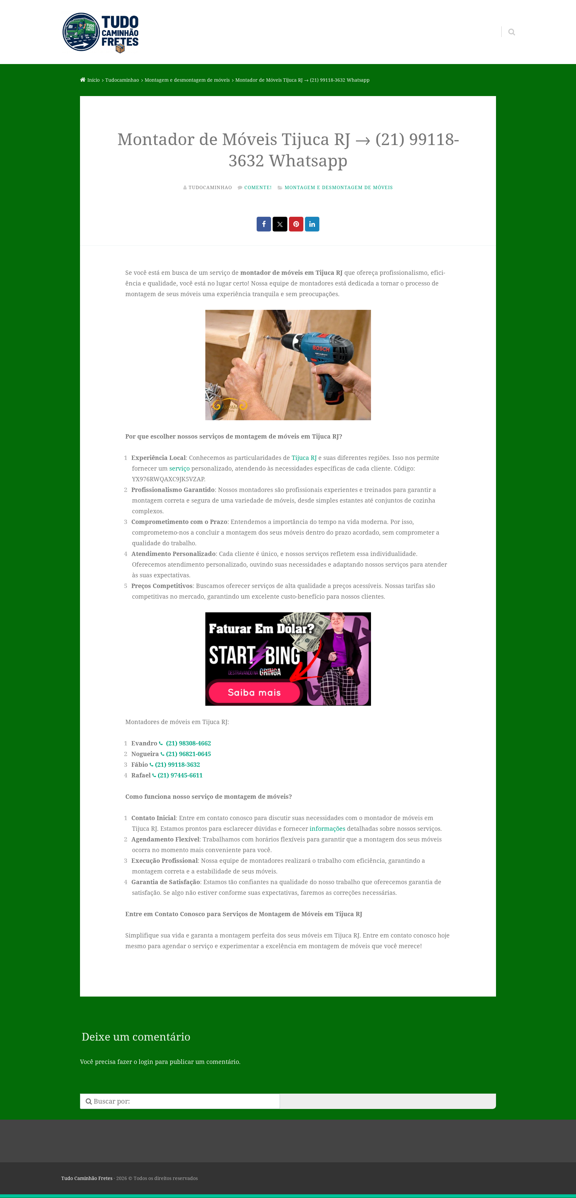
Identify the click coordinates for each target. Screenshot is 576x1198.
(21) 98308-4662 (187, 743)
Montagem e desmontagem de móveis (339, 187)
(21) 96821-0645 (188, 754)
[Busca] (505, 23)
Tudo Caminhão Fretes (86, 1178)
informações (327, 828)
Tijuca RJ (304, 458)
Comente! (258, 187)
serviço (179, 468)
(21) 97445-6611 (180, 775)
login (146, 1062)
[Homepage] (100, 32)
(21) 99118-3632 (177, 764)
